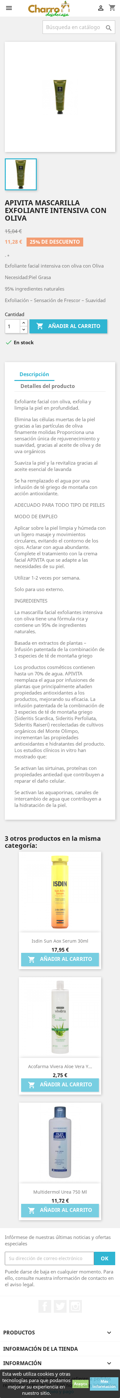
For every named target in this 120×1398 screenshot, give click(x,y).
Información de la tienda (40, 1348)
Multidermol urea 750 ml (60, 1192)
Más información (104, 1384)
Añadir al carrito (68, 326)
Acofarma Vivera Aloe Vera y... (60, 1066)
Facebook (44, 1306)
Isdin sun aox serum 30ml (60, 941)
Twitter (60, 1306)
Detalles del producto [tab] (47, 386)
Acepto (80, 1384)
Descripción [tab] (34, 374)
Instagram (75, 1306)
